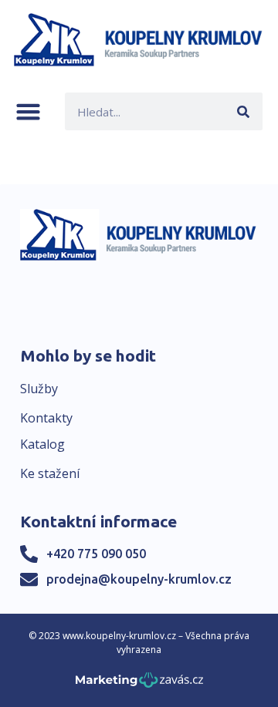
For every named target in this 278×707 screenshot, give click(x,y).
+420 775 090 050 (96, 554)
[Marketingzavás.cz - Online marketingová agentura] (139, 684)
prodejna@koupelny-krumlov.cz (139, 579)
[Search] (244, 111)
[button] (28, 111)
